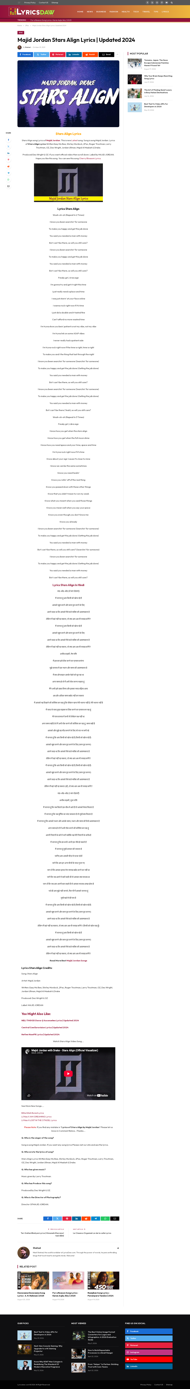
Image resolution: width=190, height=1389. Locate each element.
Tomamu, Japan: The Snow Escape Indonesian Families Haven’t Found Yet (156, 62)
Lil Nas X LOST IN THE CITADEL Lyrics (39, 1120)
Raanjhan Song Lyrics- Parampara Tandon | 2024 (100, 1294)
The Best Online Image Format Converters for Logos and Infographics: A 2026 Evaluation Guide (102, 1336)
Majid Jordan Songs (77, 960)
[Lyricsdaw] (31, 11)
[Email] (8, 186)
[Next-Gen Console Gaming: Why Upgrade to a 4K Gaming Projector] (24, 1349)
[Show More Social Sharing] (117, 54)
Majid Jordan (53, 140)
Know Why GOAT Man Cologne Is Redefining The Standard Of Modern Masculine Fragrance (48, 1364)
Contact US (43, 2)
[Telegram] (8, 172)
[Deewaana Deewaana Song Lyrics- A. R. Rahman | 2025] (33, 1280)
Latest (74, 140)
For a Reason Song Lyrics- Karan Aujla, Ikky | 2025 (51, 20)
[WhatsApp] (8, 179)
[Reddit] (8, 166)
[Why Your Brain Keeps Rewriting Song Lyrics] (135, 79)
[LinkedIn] (8, 153)
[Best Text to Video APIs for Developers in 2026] (135, 107)
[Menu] (19, 2)
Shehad (28, 47)
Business (101, 11)
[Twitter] (8, 146)
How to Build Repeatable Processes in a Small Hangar (100, 1351)
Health (126, 11)
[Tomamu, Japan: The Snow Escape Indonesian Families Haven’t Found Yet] (135, 63)
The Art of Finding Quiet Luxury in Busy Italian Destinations (158, 91)
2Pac (21, 33)
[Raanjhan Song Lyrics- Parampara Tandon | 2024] (103, 1280)
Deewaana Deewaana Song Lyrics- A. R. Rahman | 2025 (31, 1294)
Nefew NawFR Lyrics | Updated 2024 (40, 1034)
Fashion (114, 11)
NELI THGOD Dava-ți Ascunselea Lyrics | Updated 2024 (50, 1020)
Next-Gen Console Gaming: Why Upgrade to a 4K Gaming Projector (48, 1348)
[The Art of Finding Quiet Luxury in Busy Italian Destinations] (135, 93)
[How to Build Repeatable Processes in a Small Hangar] (78, 1354)
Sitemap (55, 2)
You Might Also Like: (36, 1014)
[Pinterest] (8, 159)
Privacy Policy (30, 2)
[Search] (171, 2)
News (90, 11)
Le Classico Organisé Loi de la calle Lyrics (92, 1233)
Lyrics (165, 11)
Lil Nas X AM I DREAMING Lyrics (36, 1116)
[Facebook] (8, 139)
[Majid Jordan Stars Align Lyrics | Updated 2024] (68, 93)
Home (80, 11)
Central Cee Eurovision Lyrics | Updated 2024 (45, 1027)
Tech (136, 11)
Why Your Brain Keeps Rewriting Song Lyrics (158, 77)
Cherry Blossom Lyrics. (90, 158)
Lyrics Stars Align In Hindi (68, 585)
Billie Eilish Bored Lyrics (32, 1113)
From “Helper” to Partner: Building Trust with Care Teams (103, 1365)
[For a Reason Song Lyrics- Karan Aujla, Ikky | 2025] (68, 1280)
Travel (146, 11)
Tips (156, 11)
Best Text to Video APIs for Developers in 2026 (156, 105)
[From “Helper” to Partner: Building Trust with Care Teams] (78, 1368)
